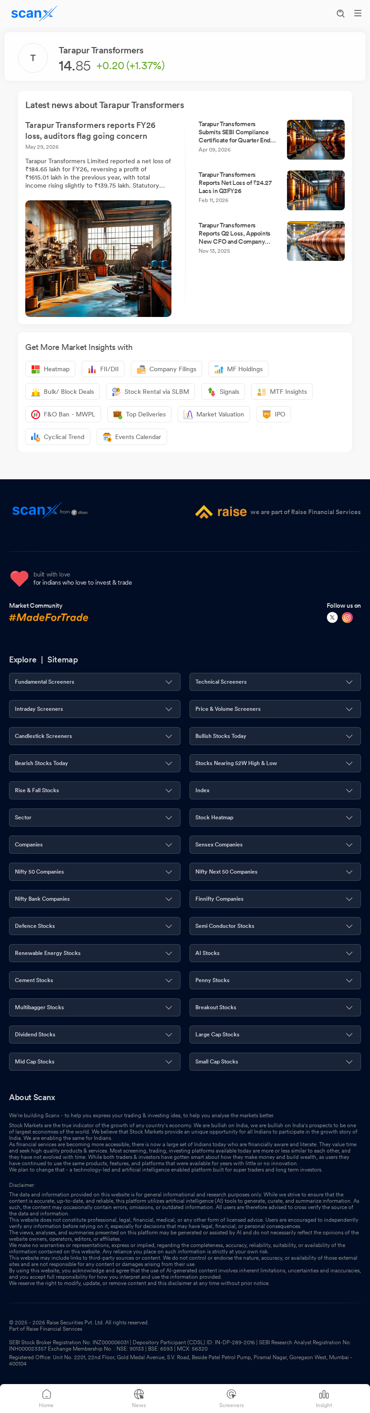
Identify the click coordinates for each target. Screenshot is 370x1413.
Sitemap (62, 659)
